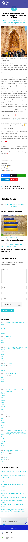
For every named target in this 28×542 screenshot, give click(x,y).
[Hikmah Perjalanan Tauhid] (5, 5)
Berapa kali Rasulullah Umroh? (11, 211)
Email (3, 293)
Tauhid (12, 209)
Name (3, 287)
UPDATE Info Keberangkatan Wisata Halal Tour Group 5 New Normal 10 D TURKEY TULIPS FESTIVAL (16, 349)
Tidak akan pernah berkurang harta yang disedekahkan (16, 390)
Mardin (24, 22)
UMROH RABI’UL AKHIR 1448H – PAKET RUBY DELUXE (13, 498)
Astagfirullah (9, 363)
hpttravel (4, 20)
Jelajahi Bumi (16, 20)
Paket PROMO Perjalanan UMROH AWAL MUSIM (15, 323)
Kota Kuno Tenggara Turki (15, 22)
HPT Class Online (11, 247)
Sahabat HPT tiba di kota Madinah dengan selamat (13, 189)
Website (4, 298)
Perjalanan (23, 20)
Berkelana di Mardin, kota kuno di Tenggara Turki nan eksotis (14, 15)
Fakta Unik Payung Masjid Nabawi (12, 240)
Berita (10, 20)
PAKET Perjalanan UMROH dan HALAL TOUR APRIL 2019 (15, 451)
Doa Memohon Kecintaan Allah (12, 186)
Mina (7, 457)
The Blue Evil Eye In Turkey (12, 374)
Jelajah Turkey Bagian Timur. (15, 120)
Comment (5, 269)
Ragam (4, 22)
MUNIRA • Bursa (9, 336)
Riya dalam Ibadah (10, 415)
